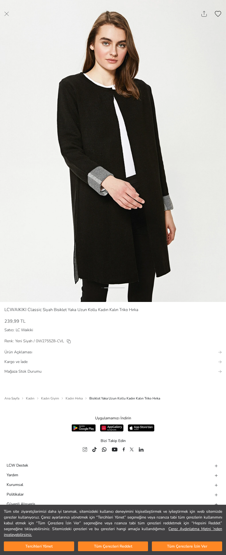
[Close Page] (6, 14)
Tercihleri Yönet (39, 546)
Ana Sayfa (11, 398)
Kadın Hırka (74, 398)
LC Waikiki (24, 330)
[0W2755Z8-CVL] (68, 341)
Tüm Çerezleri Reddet (113, 546)
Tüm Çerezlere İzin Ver (187, 546)
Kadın (30, 398)
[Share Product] (204, 13)
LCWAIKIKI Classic (23, 310)
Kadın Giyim (50, 398)
